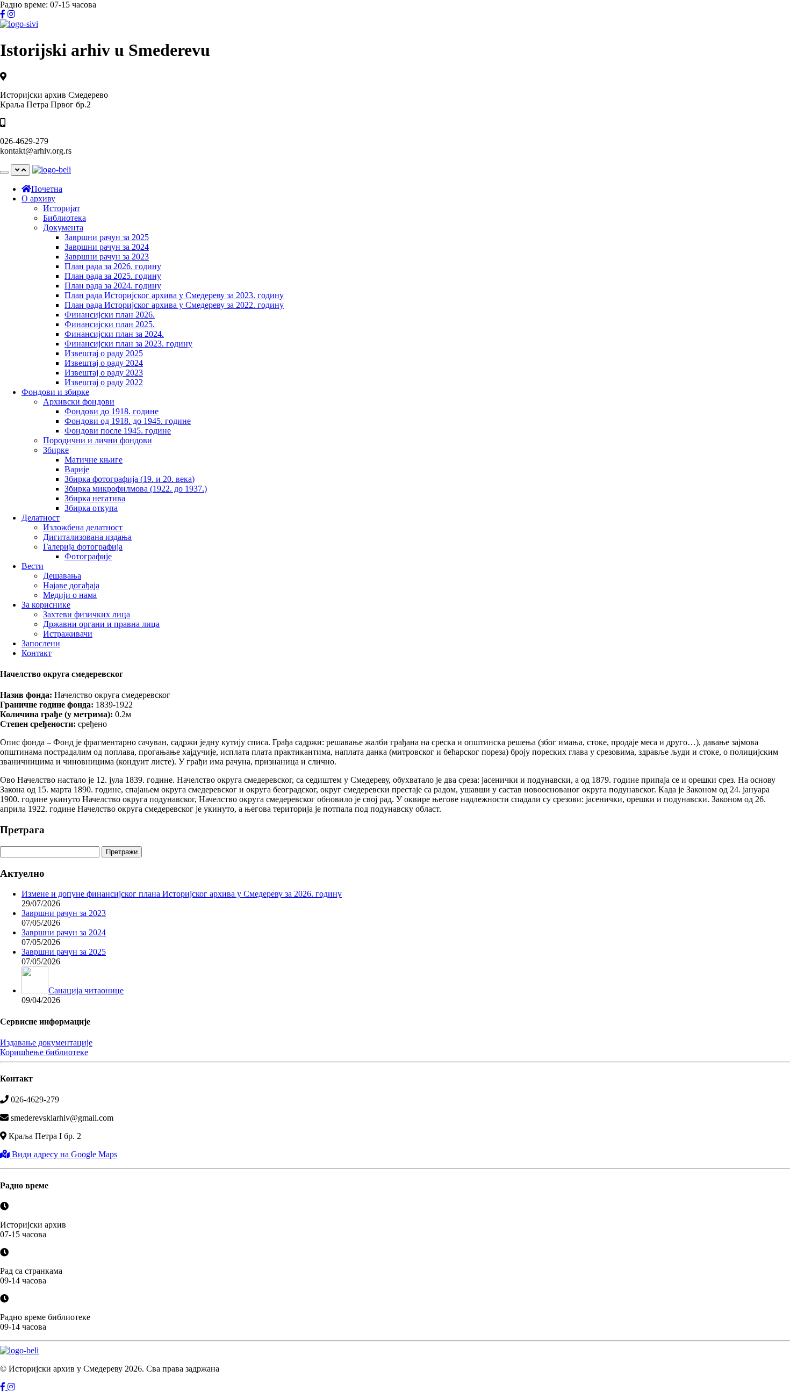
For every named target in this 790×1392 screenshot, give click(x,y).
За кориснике (45, 604)
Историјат (61, 208)
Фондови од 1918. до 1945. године (127, 420)
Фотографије (88, 556)
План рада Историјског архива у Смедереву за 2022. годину (174, 304)
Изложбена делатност (83, 527)
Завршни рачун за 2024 (106, 246)
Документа (63, 227)
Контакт (36, 653)
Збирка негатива (94, 498)
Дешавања (62, 575)
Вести (32, 566)
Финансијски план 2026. (109, 314)
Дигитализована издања (87, 537)
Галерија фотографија (83, 546)
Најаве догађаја (71, 585)
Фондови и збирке (55, 391)
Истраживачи (67, 633)
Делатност (40, 517)
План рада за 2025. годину (112, 275)
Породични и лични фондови (97, 440)
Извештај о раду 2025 (103, 353)
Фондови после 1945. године (117, 430)
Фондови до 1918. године (111, 411)
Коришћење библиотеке (44, 1052)
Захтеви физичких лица (86, 614)
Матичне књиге (93, 459)
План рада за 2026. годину (112, 266)
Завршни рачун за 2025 (106, 237)
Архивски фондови (78, 401)
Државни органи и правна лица (101, 624)
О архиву (38, 198)
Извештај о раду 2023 (103, 372)
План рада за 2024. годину (112, 285)
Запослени (40, 643)
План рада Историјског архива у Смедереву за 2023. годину (174, 295)
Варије (76, 469)
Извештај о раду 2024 (103, 362)
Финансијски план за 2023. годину (128, 343)
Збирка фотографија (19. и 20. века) (129, 479)
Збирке (56, 450)
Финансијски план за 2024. (114, 333)
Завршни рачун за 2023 (106, 256)
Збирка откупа (91, 508)
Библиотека (64, 217)
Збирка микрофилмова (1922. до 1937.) (135, 488)
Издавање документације (46, 1042)
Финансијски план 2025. (109, 324)
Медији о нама (70, 595)
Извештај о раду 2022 (103, 382)
